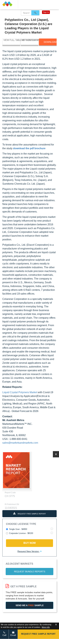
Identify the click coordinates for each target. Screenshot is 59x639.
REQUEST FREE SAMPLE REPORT (31, 514)
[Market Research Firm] (9, 3)
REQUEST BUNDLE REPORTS (29, 571)
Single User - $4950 (18, 529)
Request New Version (28, 551)
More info (46, 627)
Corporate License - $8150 (21, 533)
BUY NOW (29, 543)
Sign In (46, 12)
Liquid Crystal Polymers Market (19, 392)
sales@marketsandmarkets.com (20, 442)
